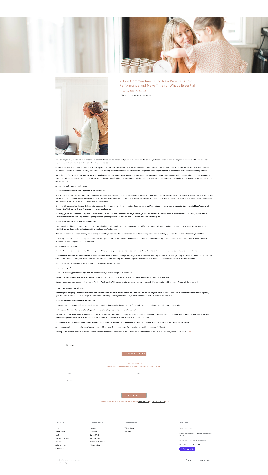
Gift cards (93, 432)
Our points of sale (62, 438)
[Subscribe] (211, 428)
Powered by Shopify (61, 463)
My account (94, 428)
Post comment (134, 395)
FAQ (57, 435)
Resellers (127, 432)
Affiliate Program (130, 428)
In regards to (60, 432)
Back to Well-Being (135, 354)
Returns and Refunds (97, 442)
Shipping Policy (95, 438)
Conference (59, 442)
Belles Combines (65, 460)
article (190, 332)
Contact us (59, 449)
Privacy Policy (143, 401)
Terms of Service (158, 401)
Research (58, 428)
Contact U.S (94, 435)
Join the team (60, 445)
